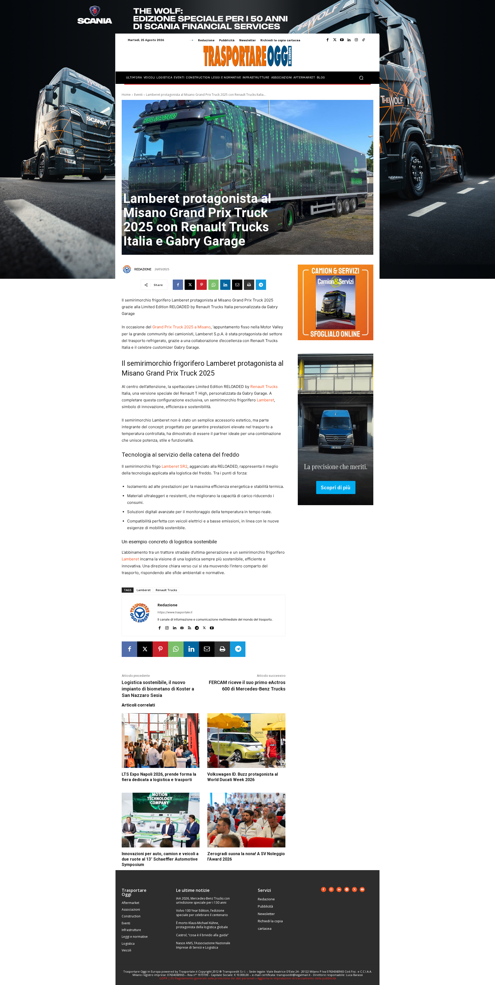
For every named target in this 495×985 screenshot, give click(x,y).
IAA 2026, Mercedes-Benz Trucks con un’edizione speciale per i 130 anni (203, 900)
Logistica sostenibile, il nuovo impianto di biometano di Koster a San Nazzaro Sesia (158, 689)
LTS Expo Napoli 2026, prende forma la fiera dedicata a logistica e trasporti (159, 777)
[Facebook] (327, 40)
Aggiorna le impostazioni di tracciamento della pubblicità (296, 978)
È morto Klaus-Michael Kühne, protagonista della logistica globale (202, 925)
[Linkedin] (349, 40)
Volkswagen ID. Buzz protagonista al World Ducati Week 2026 (242, 777)
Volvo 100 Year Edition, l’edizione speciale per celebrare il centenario (202, 912)
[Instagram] (356, 40)
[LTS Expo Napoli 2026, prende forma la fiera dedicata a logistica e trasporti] (161, 740)
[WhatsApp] (213, 285)
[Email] (237, 285)
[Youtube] (341, 40)
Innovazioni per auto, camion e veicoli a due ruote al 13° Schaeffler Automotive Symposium (160, 859)
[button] (361, 78)
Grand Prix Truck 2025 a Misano (181, 326)
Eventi (138, 94)
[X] (190, 285)
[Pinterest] (201, 285)
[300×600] (335, 509)
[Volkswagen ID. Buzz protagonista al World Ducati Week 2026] (246, 740)
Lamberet (265, 400)
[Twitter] (334, 40)
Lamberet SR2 (174, 466)
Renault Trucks (264, 386)
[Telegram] (261, 285)
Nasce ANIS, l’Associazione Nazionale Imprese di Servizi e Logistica (203, 945)
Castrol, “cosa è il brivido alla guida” (202, 935)
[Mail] (182, 627)
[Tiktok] (363, 40)
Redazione (142, 269)
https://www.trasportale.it (175, 612)
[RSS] (189, 627)
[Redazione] (128, 269)
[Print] (249, 285)
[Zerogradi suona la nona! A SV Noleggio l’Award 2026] (246, 820)
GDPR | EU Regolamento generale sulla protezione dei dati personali (207, 978)
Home (126, 94)
